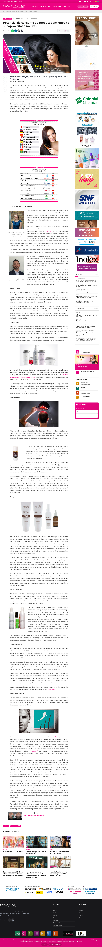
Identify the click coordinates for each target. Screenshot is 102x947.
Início (4, 11)
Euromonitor (13, 825)
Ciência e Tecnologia (80, 330)
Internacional (79, 324)
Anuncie (15, 1)
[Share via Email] (18, 30)
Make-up (55, 918)
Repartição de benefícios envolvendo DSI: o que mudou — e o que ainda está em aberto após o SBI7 (86, 315)
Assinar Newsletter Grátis (87, 416)
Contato (20, 1)
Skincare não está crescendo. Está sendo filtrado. (59, 852)
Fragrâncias (55, 920)
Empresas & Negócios (8, 869)
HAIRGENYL (34, 751)
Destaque (81, 312)
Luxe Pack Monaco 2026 (86, 391)
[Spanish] (96, 1)
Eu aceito (44, 944)
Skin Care (55, 913)
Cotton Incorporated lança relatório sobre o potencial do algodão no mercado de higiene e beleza (86, 334)
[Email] (4, 85)
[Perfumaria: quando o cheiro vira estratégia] (36, 842)
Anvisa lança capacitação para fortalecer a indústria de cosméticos (86, 321)
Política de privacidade (55, 944)
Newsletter (94, 6)
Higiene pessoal (56, 922)
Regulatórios (86, 312)
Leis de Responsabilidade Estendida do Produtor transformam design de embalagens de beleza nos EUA (85, 341)
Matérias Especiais (45, 6)
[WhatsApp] (4, 77)
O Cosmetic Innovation (84, 908)
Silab (57, 737)
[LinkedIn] (4, 81)
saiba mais (51, 689)
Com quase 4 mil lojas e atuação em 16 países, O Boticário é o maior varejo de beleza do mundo (36, 874)
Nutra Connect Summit (81, 366)
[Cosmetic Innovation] (14, 6)
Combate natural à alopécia (34, 815)
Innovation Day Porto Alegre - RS (87, 371)
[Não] (100, 942)
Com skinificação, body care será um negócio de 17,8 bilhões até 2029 (59, 874)
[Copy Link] (22, 30)
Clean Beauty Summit (85, 350)
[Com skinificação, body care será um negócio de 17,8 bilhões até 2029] (60, 862)
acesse (49, 231)
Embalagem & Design (80, 338)
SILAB (19, 825)
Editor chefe (17, 18)
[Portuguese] (98, 1)
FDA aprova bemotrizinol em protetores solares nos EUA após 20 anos (85, 327)
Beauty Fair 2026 (84, 382)
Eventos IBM (67, 6)
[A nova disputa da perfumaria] (13, 842)
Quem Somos (82, 910)
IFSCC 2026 (83, 387)
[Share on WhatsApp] (12, 30)
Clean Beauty (56, 908)
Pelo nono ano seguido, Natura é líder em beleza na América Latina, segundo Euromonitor (13, 874)
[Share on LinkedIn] (15, 30)
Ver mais (96, 274)
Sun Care (55, 915)
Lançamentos (57, 6)
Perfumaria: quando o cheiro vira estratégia (36, 852)
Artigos (5, 849)
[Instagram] (9, 920)
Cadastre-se (81, 913)
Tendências (34, 6)
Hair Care (55, 910)
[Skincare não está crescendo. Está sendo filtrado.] (60, 842)
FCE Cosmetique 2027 (85, 396)
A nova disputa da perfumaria (13, 852)
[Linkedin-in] (13, 920)
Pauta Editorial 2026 (8, 1)
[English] (94, 1)
